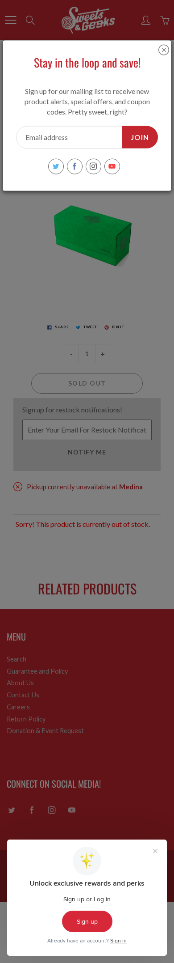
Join (140, 136)
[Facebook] (75, 166)
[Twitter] (56, 166)
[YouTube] (112, 166)
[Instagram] (93, 166)
